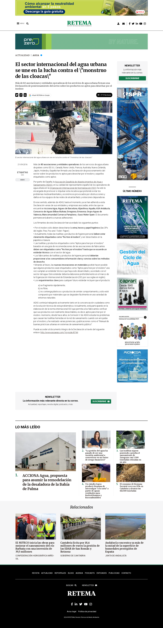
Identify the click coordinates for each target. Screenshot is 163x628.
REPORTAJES (60, 573)
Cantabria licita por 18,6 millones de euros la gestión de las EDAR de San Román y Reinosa (80, 547)
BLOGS (71, 573)
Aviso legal (71, 611)
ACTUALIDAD (47, 573)
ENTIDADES (102, 573)
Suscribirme (132, 78)
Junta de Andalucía (115, 555)
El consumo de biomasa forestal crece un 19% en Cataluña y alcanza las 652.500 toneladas (131, 487)
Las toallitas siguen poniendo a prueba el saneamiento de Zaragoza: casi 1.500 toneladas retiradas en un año (130, 456)
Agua (36, 55)
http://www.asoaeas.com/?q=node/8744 (59, 332)
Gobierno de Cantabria (72, 555)
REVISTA (35, 573)
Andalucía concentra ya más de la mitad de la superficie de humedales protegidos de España (124, 547)
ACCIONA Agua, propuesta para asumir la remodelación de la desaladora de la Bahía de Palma (47, 482)
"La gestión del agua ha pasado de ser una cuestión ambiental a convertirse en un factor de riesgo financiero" (96, 455)
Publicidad (114, 573)
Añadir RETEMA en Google (41, 95)
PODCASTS (90, 573)
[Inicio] (80, 23)
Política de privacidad (87, 611)
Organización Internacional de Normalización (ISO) (73, 188)
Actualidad (22, 55)
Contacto (126, 573)
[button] (16, 95)
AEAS (22, 180)
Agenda (79, 573)
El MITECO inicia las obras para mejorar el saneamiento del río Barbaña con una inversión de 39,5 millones (35, 547)
